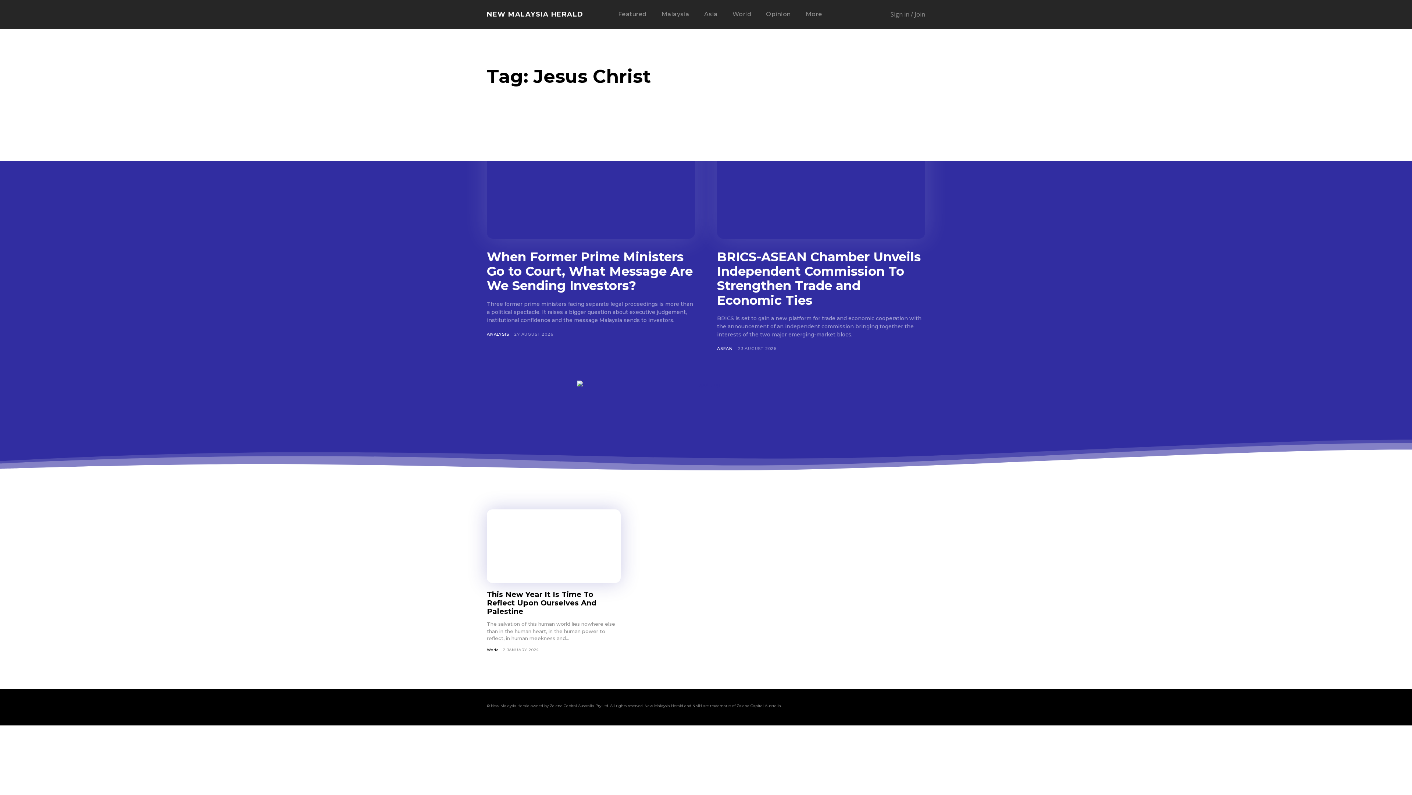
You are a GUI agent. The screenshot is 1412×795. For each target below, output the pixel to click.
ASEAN (725, 348)
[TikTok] (878, 707)
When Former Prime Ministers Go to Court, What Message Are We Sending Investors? (590, 271)
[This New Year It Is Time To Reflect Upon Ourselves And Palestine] (554, 546)
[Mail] (864, 707)
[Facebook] (836, 707)
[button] (852, 14)
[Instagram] (850, 707)
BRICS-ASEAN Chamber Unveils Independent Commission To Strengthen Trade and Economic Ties (819, 278)
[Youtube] (920, 707)
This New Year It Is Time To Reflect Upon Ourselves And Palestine (541, 603)
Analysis (498, 334)
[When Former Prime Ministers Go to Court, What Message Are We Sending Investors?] (591, 181)
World (493, 649)
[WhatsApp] (906, 707)
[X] (892, 707)
